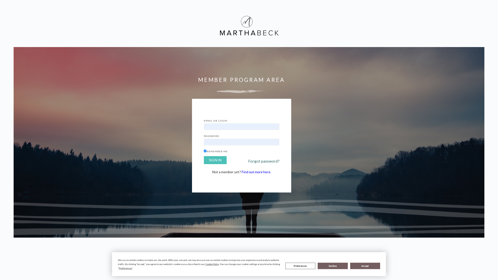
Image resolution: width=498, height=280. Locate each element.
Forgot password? (263, 161)
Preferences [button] (125, 268)
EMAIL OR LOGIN (215, 120)
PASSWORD (211, 136)
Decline (333, 265)
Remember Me (217, 151)
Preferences (300, 265)
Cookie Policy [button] (212, 264)
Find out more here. (256, 172)
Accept (365, 265)
